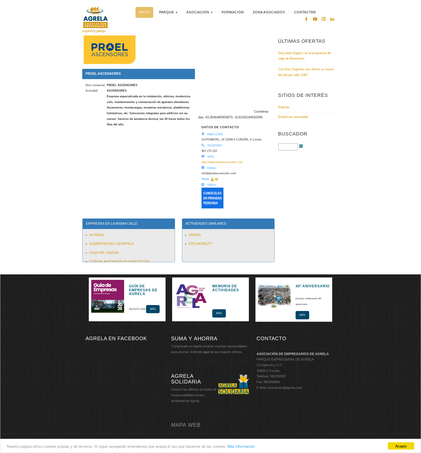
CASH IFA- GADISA (104, 252)
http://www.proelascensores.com (222, 162)
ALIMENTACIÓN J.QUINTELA (111, 243)
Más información (241, 446)
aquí (206, 352)
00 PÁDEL (96, 235)
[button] (168, 12)
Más (153, 309)
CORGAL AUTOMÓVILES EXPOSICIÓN (119, 261)
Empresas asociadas (293, 117)
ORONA (195, 235)
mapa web (186, 425)
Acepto (401, 446)
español (87, 31)
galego (100, 31)
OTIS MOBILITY (200, 243)
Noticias (284, 107)
